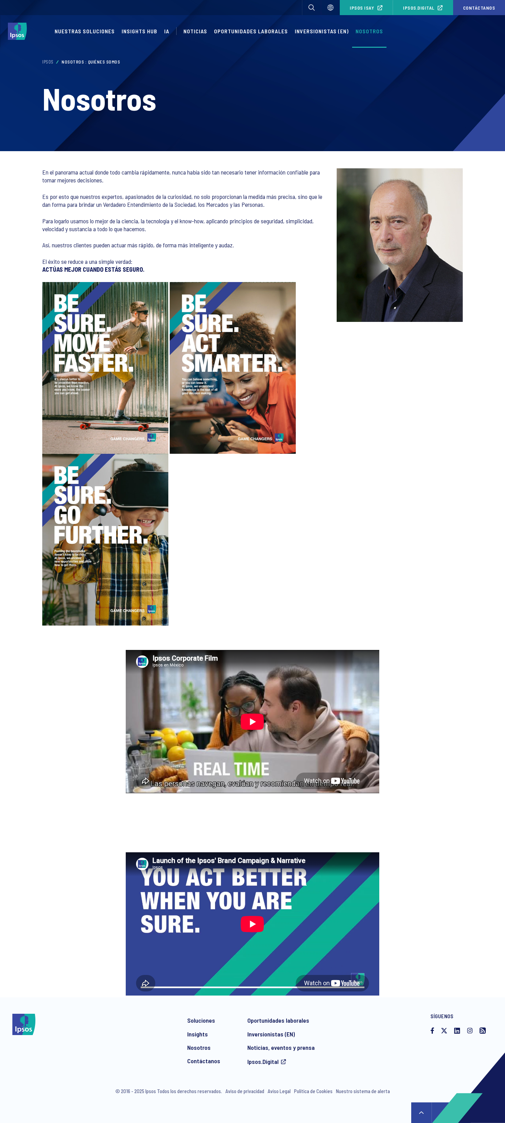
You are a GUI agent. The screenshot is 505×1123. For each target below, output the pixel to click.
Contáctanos (203, 1061)
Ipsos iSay (362, 8)
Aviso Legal (279, 1091)
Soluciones (201, 1020)
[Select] (330, 7)
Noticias (195, 31)
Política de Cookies (313, 1091)
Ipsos (48, 62)
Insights (197, 1034)
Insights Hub (139, 31)
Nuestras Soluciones (85, 31)
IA (166, 31)
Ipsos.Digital (419, 8)
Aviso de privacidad (244, 1091)
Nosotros (369, 31)
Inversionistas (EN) (322, 31)
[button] (311, 7)
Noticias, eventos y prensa (281, 1047)
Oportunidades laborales (251, 31)
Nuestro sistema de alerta (363, 1091)
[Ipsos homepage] (19, 31)
